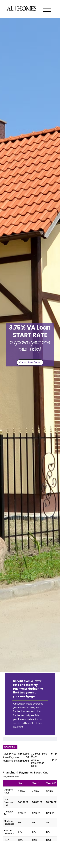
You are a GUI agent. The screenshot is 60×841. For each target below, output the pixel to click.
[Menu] (47, 9)
